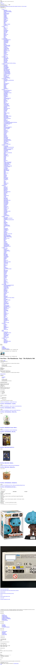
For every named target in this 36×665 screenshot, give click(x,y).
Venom (5, 280)
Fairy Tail (5, 111)
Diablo (5, 294)
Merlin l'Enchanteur (6, 169)
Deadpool (5, 258)
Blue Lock (5, 102)
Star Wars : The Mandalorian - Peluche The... (8, 411)
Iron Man (5, 267)
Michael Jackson (6, 327)
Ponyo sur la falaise (6, 75)
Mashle (5, 126)
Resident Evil (6, 314)
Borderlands (5, 290)
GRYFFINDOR (6, 40)
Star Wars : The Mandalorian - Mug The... (8, 431)
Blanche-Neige (6, 154)
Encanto (5, 157)
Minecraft (5, 309)
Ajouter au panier (3, 371)
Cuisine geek (5, 340)
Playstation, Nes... (6, 313)
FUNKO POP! (6, 146)
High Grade (5, 59)
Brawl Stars (5, 291)
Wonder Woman (6, 282)
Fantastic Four (6, 262)
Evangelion (5, 110)
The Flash (5, 277)
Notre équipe (4, 632)
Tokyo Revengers (6, 141)
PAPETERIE (6, 64)
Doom (5, 295)
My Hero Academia (6, 128)
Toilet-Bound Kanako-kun (7, 140)
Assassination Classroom (7, 98)
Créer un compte (24, 6)
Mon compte (2, 6)
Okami (5, 311)
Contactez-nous (4, 633)
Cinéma (5, 28)
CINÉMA (5, 15)
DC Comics (5, 29)
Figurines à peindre (6, 334)
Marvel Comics (6, 34)
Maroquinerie (6, 52)
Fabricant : (1, 360)
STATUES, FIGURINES (7, 149)
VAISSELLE (6, 65)
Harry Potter (5, 333)
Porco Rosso (5, 76)
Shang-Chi (5, 272)
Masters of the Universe (7, 200)
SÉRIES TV (4, 185)
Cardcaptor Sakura (6, 105)
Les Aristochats (6, 168)
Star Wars (5, 38)
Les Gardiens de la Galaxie (7, 268)
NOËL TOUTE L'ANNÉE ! (8, 11)
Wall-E (5, 182)
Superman (5, 276)
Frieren (5, 112)
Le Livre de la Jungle (7, 166)
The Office (5, 210)
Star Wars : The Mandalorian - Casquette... (8, 403)
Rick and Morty (6, 203)
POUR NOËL (6, 150)
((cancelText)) (2, 662)
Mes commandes (15, 6)
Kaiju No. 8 (5, 120)
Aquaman (5, 251)
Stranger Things (6, 206)
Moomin (5, 86)
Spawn (5, 274)
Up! (4, 180)
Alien (4, 220)
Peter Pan (5, 174)
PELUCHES (6, 66)
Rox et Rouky (6, 178)
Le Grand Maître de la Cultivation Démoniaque (10, 122)
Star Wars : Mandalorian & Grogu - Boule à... (8, 427)
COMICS (5, 16)
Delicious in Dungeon (7, 108)
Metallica (5, 326)
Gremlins (5, 231)
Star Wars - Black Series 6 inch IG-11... (7, 447)
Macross (5, 124)
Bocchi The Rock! (6, 103)
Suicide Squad (6, 275)
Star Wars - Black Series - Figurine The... (7, 467)
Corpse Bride (6, 224)
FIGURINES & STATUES (8, 90)
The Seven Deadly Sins (7, 139)
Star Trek (5, 205)
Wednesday (5, 214)
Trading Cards (6, 331)
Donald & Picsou (6, 155)
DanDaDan (5, 106)
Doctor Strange (6, 260)
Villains (5, 181)
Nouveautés (3, 625)
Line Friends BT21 (6, 83)
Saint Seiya (5, 136)
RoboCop (5, 239)
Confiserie (5, 46)
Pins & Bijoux (6, 47)
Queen (5, 328)
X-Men (5, 283)
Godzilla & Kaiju (6, 229)
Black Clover (6, 101)
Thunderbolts (6, 279)
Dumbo (5, 156)
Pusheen (5, 87)
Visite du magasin (4, 631)
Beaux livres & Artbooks (7, 341)
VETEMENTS (6, 96)
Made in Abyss (6, 125)
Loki (4, 269)
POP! (4, 27)
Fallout (5, 298)
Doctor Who (5, 192)
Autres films (5, 184)
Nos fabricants (4, 626)
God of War (5, 302)
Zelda (4, 321)
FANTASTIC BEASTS (7, 39)
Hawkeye (5, 265)
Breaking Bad (6, 189)
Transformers (6, 212)
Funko (4, 360)
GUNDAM (3, 56)
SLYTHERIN (6, 42)
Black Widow (6, 255)
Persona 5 (5, 312)
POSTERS (5, 95)
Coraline (5, 223)
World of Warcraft (6, 320)
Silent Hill (5, 316)
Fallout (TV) (5, 193)
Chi (4, 81)
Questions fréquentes (5, 620)
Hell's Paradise (6, 116)
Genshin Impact (6, 301)
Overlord (5, 133)
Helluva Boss (6, 198)
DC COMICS (6, 248)
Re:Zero (5, 134)
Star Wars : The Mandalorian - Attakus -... (8, 407)
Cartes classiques (6, 335)
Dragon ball (5, 109)
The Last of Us (6, 317)
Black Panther (6, 254)
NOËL (5, 43)
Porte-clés (5, 53)
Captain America (6, 256)
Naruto (5, 129)
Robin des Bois (6, 177)
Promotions (3, 624)
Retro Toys (5, 35)
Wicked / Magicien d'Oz (7, 246)
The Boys (5, 208)
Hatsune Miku (6, 115)
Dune (4, 226)
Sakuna (5, 315)
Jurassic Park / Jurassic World (8, 233)
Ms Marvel (5, 271)
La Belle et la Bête (6, 163)
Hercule (5, 159)
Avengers (5, 252)
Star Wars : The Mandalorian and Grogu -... (8, 486)
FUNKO (5, 12)
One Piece (5, 130)
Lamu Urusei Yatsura (7, 121)
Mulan (5, 173)
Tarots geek (5, 342)
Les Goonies (5, 230)
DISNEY (5, 14)
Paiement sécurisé (4, 616)
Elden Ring (5, 296)
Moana (5, 172)
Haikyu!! (5, 114)
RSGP (3, 377)
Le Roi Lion (5, 167)
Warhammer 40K (6, 337)
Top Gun (5, 242)
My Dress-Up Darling (7, 127)
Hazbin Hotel (6, 197)
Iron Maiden (5, 324)
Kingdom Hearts (6, 303)
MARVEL (5, 249)
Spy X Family (6, 138)
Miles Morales (6, 270)
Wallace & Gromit (6, 245)
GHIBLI (5, 19)
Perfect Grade (6, 60)
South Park (5, 207)
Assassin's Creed (6, 288)
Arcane (5, 186)
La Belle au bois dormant (7, 162)
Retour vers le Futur (6, 238)
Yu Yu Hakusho (6, 143)
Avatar (5, 221)
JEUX (5, 23)
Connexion (19, 6)
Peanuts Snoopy (6, 201)
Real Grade (5, 61)
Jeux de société (6, 54)
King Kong (5, 234)
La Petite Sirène (6, 165)
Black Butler (5, 100)
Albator (5, 97)
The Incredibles (6, 179)
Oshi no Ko (5, 132)
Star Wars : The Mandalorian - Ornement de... (8, 482)
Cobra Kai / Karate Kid (7, 191)
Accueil (3, 9)
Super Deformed (6, 58)
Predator (5, 237)
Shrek (4, 240)
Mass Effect (5, 307)
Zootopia (5, 183)
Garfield (5, 196)
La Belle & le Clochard (7, 164)
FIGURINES (6, 68)
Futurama (5, 194)
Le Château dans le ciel (7, 73)
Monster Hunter (6, 310)
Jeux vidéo (5, 32)
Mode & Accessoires (7, 50)
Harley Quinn (6, 264)
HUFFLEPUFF (6, 41)
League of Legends (6, 305)
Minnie (5, 171)
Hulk (4, 266)
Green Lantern (6, 263)
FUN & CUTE (6, 18)
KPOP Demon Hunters (7, 235)
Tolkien (5, 339)
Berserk (5, 99)
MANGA (3, 89)
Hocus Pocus (6, 160)
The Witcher (5, 318)
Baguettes (5, 44)
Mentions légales (4, 619)
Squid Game (5, 204)
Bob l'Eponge (6, 188)
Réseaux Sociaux (4, 634)
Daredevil (5, 257)
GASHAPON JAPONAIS (7, 92)
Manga (5, 33)
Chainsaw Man (6, 104)
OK (9, 4)
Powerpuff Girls (6, 202)
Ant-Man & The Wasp (7, 250)
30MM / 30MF (6, 57)
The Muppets (6, 209)
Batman (5, 253)
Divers (5, 259)
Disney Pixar (5, 31)
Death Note (5, 107)
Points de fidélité (4, 615)
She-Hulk (5, 273)
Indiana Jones (6, 232)
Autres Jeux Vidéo (6, 322)
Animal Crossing (6, 287)
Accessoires (5, 62)
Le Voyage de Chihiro (7, 71)
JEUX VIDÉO (6, 20)
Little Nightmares (6, 306)
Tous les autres (6, 329)
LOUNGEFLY (6, 145)
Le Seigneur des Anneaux (7, 332)
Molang (5, 85)
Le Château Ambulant (7, 72)
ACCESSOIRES (6, 67)
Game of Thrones (6, 195)
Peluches (5, 51)
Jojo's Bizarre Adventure (7, 118)
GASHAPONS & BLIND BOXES (9, 80)
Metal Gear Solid (6, 308)
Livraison (3, 614)
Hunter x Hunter (6, 117)
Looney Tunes (6, 199)
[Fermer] (2, 344)
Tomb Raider (6, 319)
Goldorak (5, 113)
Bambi (5, 153)
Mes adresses (11, 6)
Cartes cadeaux (6, 25)
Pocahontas (5, 175)
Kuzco (5, 161)
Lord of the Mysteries (7, 123)
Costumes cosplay (6, 48)
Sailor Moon (5, 135)
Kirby (4, 82)
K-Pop (5, 325)
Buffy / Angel (6, 190)
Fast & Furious (6, 228)
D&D (4, 22)
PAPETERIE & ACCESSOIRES (8, 148)
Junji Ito (5, 119)
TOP (1, 664)
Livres (5, 55)
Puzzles (5, 336)
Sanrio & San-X (6, 88)
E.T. (4, 227)
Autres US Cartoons (6, 215)
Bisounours (5, 187)
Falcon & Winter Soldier (7, 261)
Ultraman (5, 142)
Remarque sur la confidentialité (6, 618)
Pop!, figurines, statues (7, 45)
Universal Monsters (6, 244)
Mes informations (6, 6)
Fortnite (5, 300)
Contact (1, 2)
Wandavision (5, 281)
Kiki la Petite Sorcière (7, 69)
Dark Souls (5, 293)
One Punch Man (6, 131)
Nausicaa (5, 74)
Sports (5, 37)
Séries (5, 36)
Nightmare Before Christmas (8, 236)
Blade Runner (6, 222)
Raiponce (5, 176)
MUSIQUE (5, 21)
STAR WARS (6, 217)
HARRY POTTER (6, 13)
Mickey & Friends (6, 170)
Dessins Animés (6, 30)
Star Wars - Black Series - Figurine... (6, 462)
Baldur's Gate (6, 289)
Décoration (5, 49)
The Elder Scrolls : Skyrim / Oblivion (9, 297)
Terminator (5, 241)
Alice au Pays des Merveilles (8, 152)
